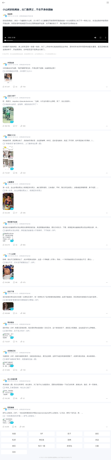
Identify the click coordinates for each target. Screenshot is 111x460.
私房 (14, 440)
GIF (28, 16)
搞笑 (97, 434)
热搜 (14, 434)
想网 (69, 440)
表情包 (69, 446)
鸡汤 (97, 440)
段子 (69, 434)
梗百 (14, 446)
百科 (14, 452)
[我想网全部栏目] (109, 3)
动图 (53, 457)
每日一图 (41, 446)
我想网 (9, 14)
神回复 (41, 440)
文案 (97, 446)
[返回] (2, 3)
